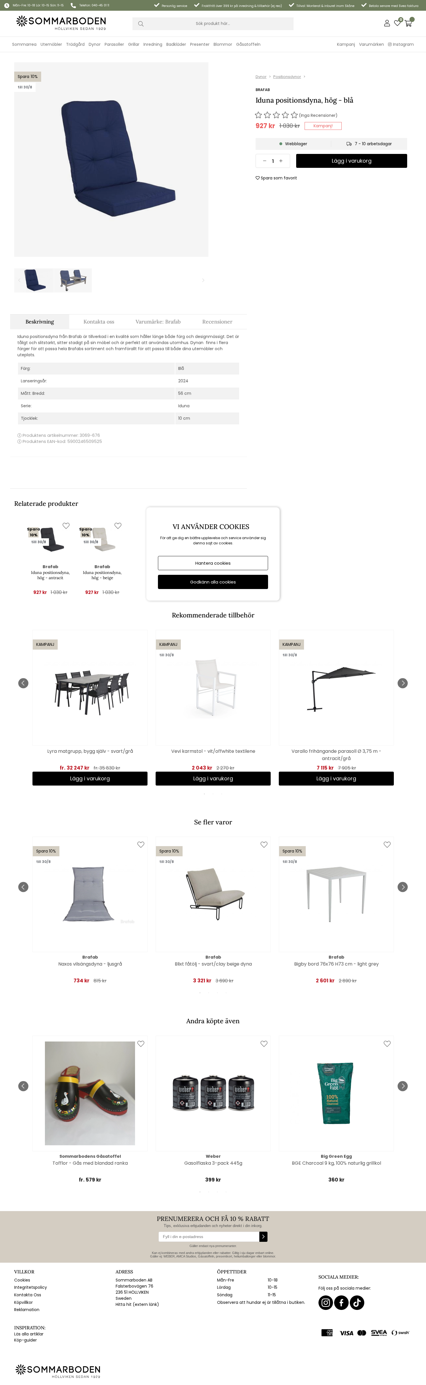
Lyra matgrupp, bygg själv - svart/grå (90, 751)
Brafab (263, 89)
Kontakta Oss (27, 1295)
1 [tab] (204, 794)
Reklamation (26, 1310)
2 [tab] (213, 794)
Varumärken (371, 44)
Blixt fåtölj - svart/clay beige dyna (213, 964)
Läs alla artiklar (28, 1334)
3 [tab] (222, 794)
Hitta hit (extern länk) (137, 1304)
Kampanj (346, 44)
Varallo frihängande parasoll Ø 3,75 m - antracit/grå (336, 755)
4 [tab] (226, 993)
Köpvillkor (23, 1302)
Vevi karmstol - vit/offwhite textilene (213, 751)
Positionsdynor (287, 76)
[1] (111, 159)
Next (403, 683)
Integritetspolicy (30, 1287)
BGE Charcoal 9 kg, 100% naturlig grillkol (336, 1163)
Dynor (261, 76)
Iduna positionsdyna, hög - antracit (50, 575)
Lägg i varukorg (90, 778)
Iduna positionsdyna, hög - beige (102, 575)
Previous (23, 683)
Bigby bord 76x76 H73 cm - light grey (336, 964)
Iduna (184, 406)
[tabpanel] (90, 708)
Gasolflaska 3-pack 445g (213, 1163)
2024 (183, 381)
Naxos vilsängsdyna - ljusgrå (90, 964)
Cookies (22, 1280)
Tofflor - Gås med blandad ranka (90, 1163)
